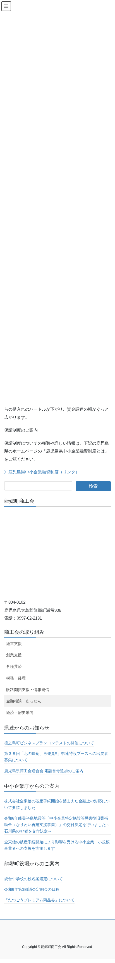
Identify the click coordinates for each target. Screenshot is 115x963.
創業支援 (14, 655)
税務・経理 (16, 678)
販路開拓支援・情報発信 (27, 689)
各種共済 (14, 666)
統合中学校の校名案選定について (33, 879)
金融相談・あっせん (23, 701)
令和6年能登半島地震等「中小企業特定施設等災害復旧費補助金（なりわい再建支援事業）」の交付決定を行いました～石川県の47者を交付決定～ (57, 824)
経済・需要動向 (19, 712)
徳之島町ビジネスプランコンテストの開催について (49, 743)
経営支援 (14, 643)
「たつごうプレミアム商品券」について (39, 900)
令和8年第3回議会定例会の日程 (31, 889)
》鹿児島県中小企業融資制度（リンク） (42, 472)
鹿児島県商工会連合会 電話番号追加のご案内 (43, 771)
